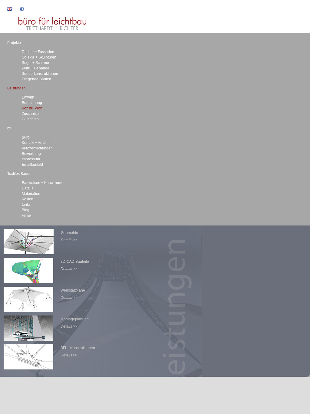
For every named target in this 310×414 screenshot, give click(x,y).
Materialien (31, 194)
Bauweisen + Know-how (42, 183)
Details (27, 188)
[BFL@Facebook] (18, 9)
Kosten (27, 199)
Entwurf (28, 97)
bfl (9, 128)
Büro (26, 137)
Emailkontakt (32, 164)
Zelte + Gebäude (35, 68)
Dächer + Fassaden (38, 52)
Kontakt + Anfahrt (36, 143)
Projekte (14, 43)
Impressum (31, 159)
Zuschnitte (30, 114)
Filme (26, 215)
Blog (25, 210)
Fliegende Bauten (36, 79)
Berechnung (32, 103)
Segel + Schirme (35, 63)
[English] (6, 9)
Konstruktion (32, 108)
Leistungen (16, 88)
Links (26, 204)
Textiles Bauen (19, 174)
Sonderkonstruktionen (40, 74)
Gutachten (30, 119)
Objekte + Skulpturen (39, 57)
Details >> (69, 240)
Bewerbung (31, 154)
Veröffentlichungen (37, 148)
